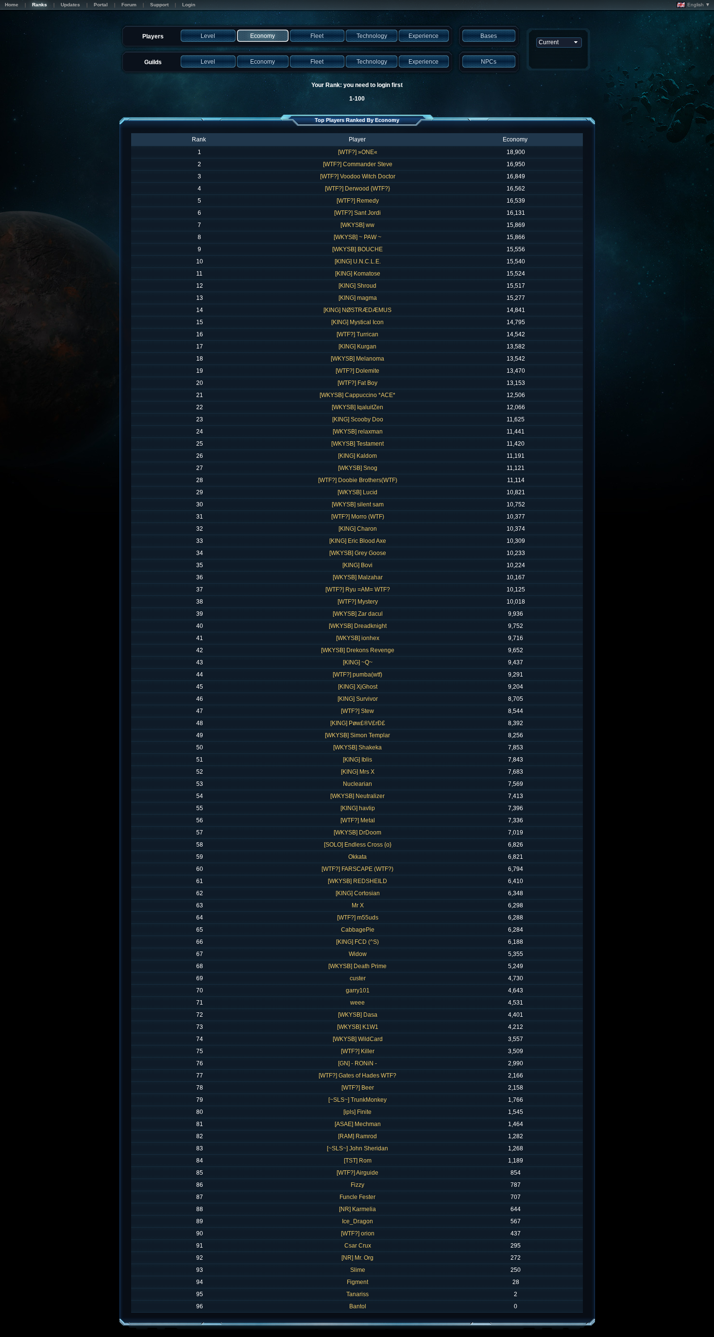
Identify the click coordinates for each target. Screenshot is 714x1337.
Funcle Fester (357, 1197)
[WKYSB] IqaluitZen (357, 407)
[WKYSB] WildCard (358, 1039)
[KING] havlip (357, 808)
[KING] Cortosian (358, 893)
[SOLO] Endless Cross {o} (357, 844)
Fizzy (357, 1184)
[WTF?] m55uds (357, 917)
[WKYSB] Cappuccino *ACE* (357, 395)
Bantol (357, 1306)
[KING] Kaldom (357, 455)
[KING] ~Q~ (358, 662)
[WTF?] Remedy (358, 200)
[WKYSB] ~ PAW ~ (357, 237)
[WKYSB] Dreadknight (358, 626)
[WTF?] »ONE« (357, 152)
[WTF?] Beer (357, 1087)
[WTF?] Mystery (358, 601)
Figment (357, 1282)
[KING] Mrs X (357, 771)
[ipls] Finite (357, 1112)
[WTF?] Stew (357, 711)
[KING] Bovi (357, 565)
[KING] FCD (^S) (357, 941)
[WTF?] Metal (357, 820)
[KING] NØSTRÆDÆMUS (357, 310)
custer (358, 978)
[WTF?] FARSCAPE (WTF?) (357, 869)
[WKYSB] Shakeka (357, 747)
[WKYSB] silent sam (358, 504)
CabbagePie (357, 929)
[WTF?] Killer (357, 1051)
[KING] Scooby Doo (357, 419)
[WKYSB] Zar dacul (358, 613)
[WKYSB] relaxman (358, 431)
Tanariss (357, 1294)
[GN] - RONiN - (357, 1063)
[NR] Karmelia (357, 1209)
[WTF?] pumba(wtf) (357, 674)
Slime (357, 1270)
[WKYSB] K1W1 (357, 1027)
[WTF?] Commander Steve (357, 164)
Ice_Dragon (357, 1221)
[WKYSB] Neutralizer (357, 796)
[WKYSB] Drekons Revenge (357, 650)
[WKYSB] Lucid (357, 492)
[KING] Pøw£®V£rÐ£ (357, 723)
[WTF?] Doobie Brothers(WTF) (357, 480)
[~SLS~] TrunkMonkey (357, 1099)
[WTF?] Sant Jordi (357, 212)
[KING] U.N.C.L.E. (358, 261)
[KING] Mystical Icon (357, 322)
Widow (358, 954)
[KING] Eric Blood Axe (357, 541)
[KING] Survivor (358, 698)
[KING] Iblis (357, 759)
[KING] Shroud (357, 285)
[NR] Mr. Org (357, 1257)
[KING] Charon (358, 528)
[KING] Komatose (357, 273)
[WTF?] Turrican (357, 334)
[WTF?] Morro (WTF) (357, 516)
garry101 (358, 990)
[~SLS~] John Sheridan (357, 1148)
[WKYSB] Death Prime (357, 966)
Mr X (358, 905)
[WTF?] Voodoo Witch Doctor (357, 176)
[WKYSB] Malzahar (358, 577)
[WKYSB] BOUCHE (357, 249)
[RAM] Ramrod (357, 1136)
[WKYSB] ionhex (357, 638)
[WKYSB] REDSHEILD (357, 881)
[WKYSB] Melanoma (357, 358)
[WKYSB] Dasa (357, 1014)
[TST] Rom (358, 1160)
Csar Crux (357, 1245)
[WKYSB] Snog (357, 468)
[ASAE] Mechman (358, 1124)
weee (357, 1002)
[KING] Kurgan (357, 346)
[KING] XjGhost (357, 686)
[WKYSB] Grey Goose (357, 553)
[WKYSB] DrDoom (357, 832)
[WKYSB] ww (357, 225)
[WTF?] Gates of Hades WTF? (357, 1075)
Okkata (357, 856)
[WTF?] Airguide (357, 1172)
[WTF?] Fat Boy (357, 383)
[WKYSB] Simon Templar (357, 735)
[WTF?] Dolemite (357, 370)
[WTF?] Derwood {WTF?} (357, 188)
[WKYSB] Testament (357, 443)
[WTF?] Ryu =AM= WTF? (357, 589)
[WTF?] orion (357, 1233)
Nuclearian (357, 784)
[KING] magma (358, 298)
